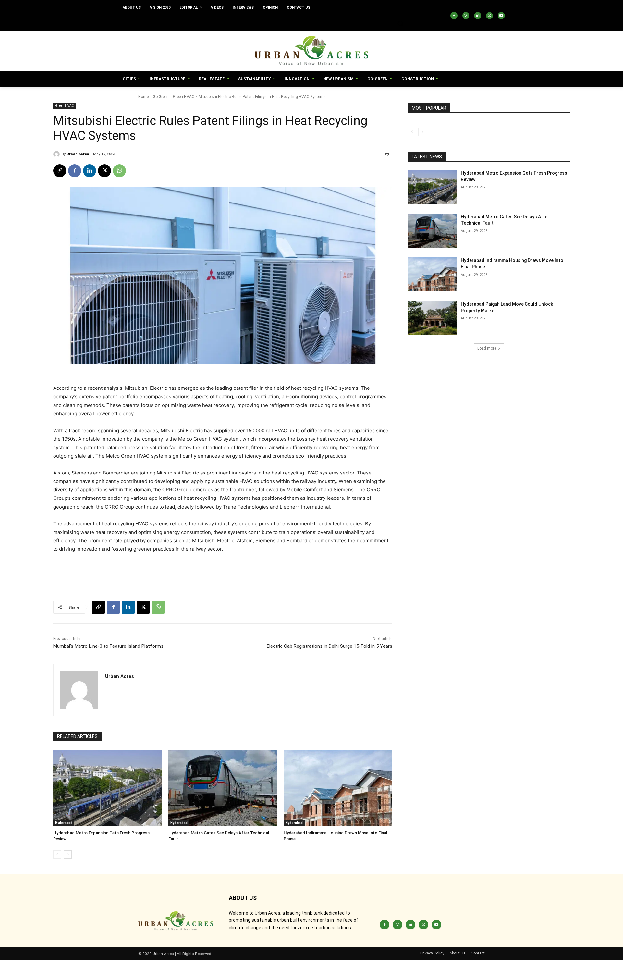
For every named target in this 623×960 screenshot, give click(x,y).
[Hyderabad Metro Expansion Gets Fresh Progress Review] (107, 788)
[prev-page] (57, 854)
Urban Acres (78, 154)
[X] (489, 15)
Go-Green (161, 96)
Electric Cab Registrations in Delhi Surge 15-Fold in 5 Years (329, 646)
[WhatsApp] (119, 170)
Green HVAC (183, 96)
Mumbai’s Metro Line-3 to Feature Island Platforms (108, 646)
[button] (400, 23)
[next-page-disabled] (422, 132)
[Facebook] (454, 15)
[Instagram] (466, 15)
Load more (486, 348)
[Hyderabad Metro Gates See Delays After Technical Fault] (222, 788)
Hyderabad (63, 823)
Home (143, 96)
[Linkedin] (477, 15)
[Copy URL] (59, 170)
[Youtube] (501, 15)
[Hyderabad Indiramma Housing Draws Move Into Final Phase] (338, 788)
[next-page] (68, 854)
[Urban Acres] (57, 154)
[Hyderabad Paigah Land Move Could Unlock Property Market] (432, 318)
